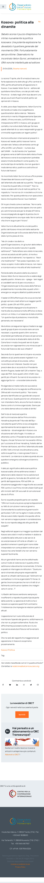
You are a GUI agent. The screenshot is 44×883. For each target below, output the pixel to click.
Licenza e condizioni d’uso (20, 864)
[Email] (38, 684)
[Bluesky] (10, 684)
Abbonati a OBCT (12, 754)
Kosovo (4, 650)
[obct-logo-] (20, 817)
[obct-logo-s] (20, 3)
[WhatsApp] (24, 684)
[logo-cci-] (20, 790)
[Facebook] (3, 684)
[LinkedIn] (17, 684)
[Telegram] (31, 684)
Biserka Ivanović (20, 68)
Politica (11, 650)
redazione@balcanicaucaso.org (25, 666)
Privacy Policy (20, 867)
